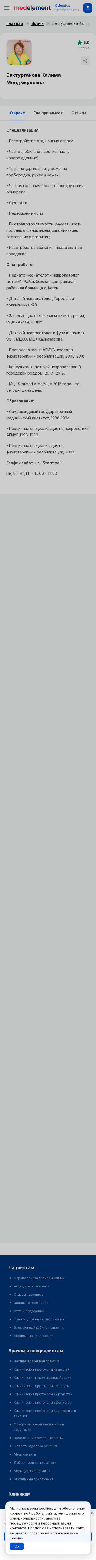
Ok (16, 1546)
